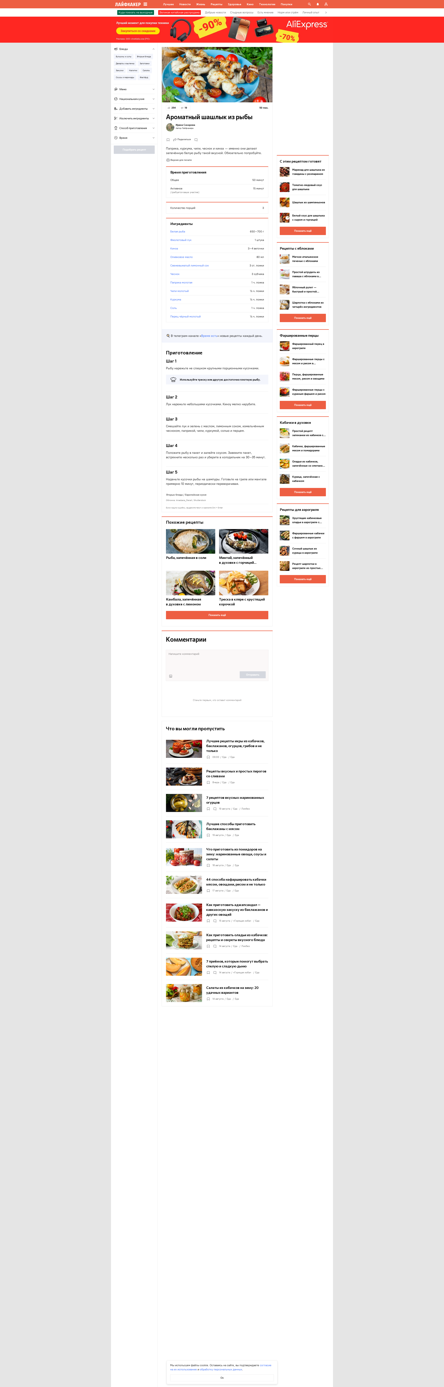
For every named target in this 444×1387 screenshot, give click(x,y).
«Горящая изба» (242, 920)
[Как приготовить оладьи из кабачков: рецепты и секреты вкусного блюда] (217, 940)
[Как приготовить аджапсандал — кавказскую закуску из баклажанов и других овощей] (217, 912)
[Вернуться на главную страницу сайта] (128, 4)
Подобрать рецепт (134, 149)
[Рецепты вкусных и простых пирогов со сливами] (217, 776)
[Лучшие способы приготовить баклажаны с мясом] (217, 829)
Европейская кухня (195, 494)
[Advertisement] (303, 99)
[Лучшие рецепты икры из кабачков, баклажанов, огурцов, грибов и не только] (217, 748)
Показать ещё (217, 615)
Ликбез (245, 808)
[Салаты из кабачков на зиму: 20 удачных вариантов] (217, 993)
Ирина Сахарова (185, 124)
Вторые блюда (174, 494)
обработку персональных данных (221, 1369)
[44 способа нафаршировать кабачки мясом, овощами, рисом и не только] (217, 885)
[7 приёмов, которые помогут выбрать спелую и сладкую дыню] (217, 967)
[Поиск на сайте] (309, 4)
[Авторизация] (326, 4)
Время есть (209, 336)
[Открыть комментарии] (214, 809)
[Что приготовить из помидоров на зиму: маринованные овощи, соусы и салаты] (217, 857)
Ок (222, 1377)
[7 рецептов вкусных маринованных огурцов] (217, 803)
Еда (224, 757)
